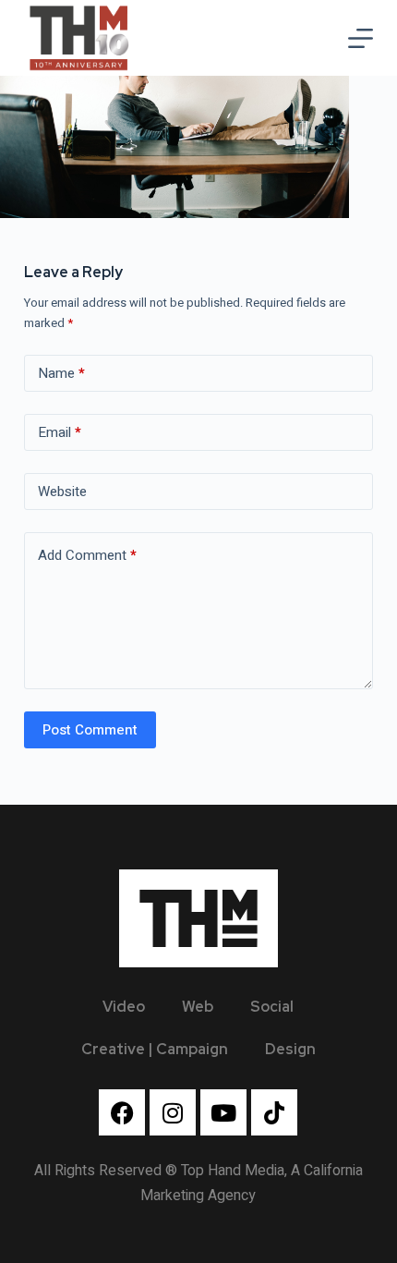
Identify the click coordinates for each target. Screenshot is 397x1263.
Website (62, 491)
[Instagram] (173, 1112)
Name (61, 373)
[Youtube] (223, 1112)
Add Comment (87, 555)
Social (272, 1006)
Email (59, 432)
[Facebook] (122, 1112)
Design (290, 1049)
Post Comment (90, 730)
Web (197, 1006)
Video (123, 1006)
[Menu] (360, 38)
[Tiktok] (274, 1112)
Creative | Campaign (154, 1049)
